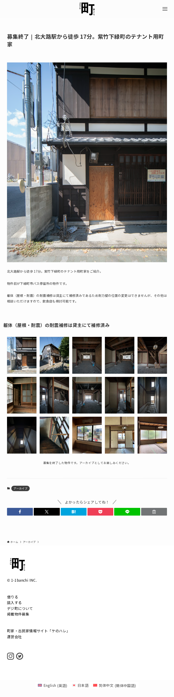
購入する (14, 602)
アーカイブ (20, 488)
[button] (20, 512)
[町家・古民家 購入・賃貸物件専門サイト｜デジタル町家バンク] (87, 9)
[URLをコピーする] (154, 512)
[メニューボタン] (165, 9)
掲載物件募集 (18, 614)
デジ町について (20, 608)
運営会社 (14, 636)
